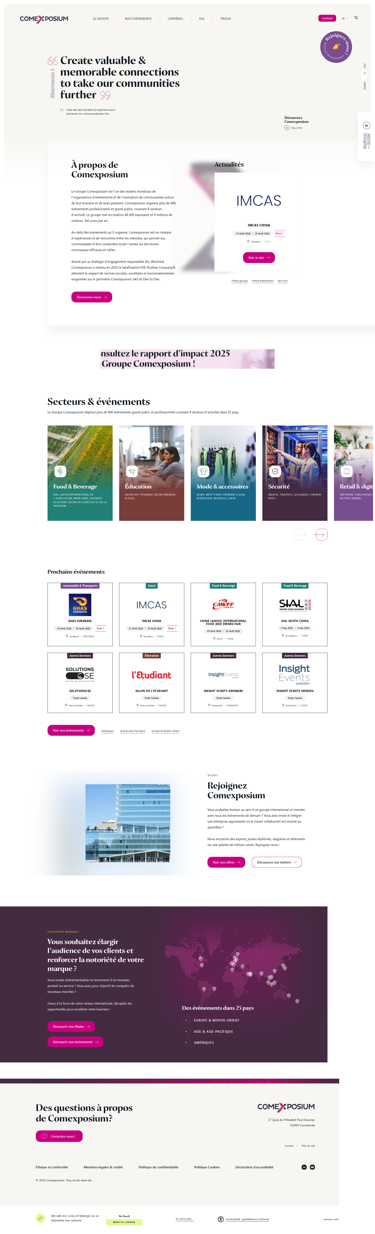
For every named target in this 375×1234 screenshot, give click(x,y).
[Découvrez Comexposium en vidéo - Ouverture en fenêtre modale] (295, 125)
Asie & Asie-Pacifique (132, 730)
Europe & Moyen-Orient (165, 730)
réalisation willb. (331, 1219)
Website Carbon (124, 1222)
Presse (226, 18)
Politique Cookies (207, 1167)
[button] (364, 76)
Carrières (175, 18)
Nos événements (138, 18)
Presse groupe (240, 280)
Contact (289, 1145)
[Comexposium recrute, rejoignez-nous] (336, 47)
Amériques (107, 730)
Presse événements (262, 280)
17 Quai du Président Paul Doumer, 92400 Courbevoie (291, 1122)
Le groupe (101, 18)
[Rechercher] (356, 17)
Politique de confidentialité (158, 1167)
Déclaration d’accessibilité (254, 1167)
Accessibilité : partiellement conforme (247, 1219)
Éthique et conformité (52, 1167)
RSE (201, 18)
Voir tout (283, 280)
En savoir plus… (185, 1218)
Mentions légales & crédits (103, 1167)
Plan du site (308, 1145)
